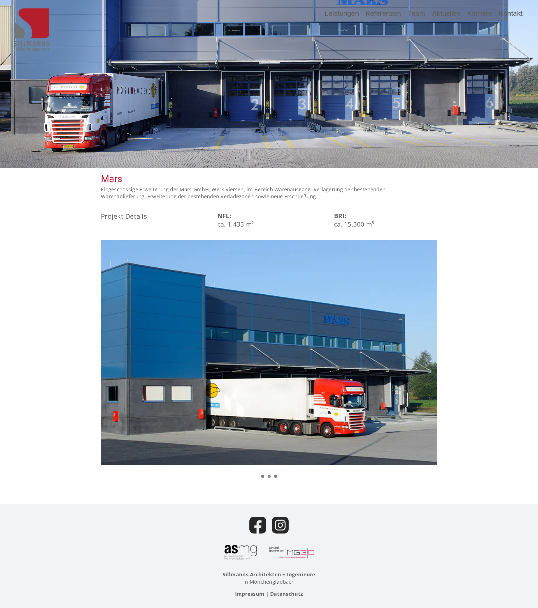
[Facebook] (257, 525)
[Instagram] (280, 525)
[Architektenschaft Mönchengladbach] (240, 552)
